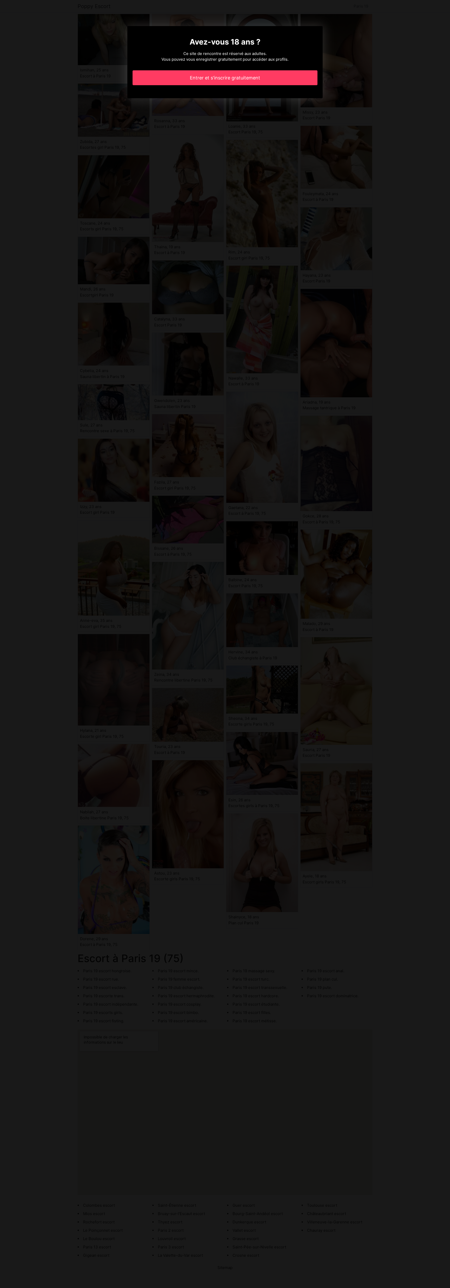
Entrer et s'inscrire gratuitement (225, 77)
